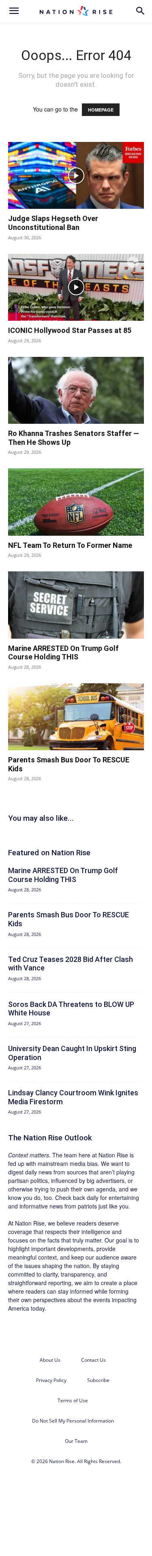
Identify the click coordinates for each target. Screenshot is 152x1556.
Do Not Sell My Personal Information (73, 1420)
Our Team (76, 1441)
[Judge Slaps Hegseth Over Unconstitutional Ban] (76, 175)
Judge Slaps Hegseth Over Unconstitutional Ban (53, 223)
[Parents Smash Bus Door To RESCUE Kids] (76, 716)
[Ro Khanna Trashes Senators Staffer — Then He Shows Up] (76, 390)
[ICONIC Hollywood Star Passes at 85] (76, 287)
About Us (50, 1359)
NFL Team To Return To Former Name (70, 545)
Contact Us (93, 1359)
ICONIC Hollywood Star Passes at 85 (69, 330)
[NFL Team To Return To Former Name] (76, 501)
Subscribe (98, 1380)
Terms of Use (73, 1400)
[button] (14, 11)
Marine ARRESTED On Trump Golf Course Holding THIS (63, 652)
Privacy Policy (51, 1380)
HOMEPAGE (100, 110)
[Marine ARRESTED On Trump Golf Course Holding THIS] (76, 604)
